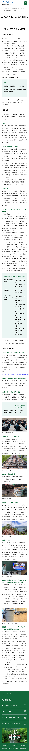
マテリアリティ (7, 711)
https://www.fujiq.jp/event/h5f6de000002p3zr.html (15, 374)
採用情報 (23, 745)
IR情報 (13, 745)
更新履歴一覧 (6, 700)
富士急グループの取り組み (18, 8)
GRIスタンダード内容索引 (10, 717)
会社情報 (4, 745)
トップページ (5, 8)
